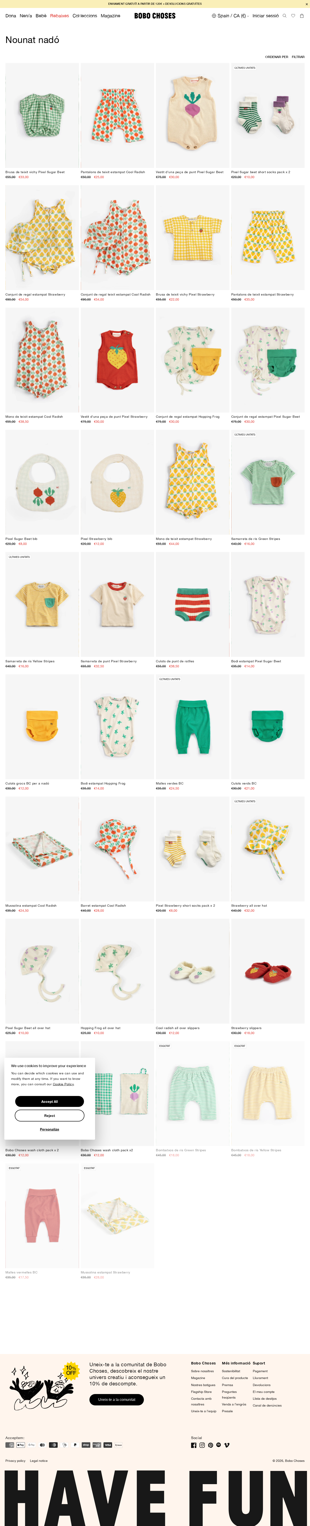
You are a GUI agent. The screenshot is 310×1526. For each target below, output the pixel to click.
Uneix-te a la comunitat (116, 1400)
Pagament (260, 1371)
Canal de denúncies (267, 1405)
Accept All (49, 1101)
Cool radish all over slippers (177, 1028)
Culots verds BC (244, 783)
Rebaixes (59, 15)
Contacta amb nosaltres (201, 1401)
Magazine (110, 15)
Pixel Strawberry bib (96, 539)
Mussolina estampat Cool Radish (31, 905)
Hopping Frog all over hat (101, 1028)
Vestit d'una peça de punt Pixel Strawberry (114, 416)
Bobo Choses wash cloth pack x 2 (32, 1150)
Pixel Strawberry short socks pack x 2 (185, 905)
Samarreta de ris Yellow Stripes (30, 661)
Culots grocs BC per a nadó (27, 783)
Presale (227, 1411)
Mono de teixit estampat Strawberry (184, 539)
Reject (49, 1115)
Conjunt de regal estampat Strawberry (35, 294)
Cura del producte (235, 1378)
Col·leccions (85, 15)
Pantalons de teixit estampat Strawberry (262, 294)
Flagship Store (201, 1392)
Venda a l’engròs (234, 1404)
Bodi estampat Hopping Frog (103, 783)
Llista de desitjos (265, 1398)
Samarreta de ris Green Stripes (255, 539)
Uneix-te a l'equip (203, 1411)
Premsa (227, 1385)
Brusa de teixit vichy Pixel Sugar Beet (35, 172)
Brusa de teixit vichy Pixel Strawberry (185, 294)
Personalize (49, 1129)
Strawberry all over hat (249, 905)
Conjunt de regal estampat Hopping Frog (188, 416)
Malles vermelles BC (21, 1272)
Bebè (41, 15)
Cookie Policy (63, 1084)
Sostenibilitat (231, 1371)
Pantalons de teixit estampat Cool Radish (113, 172)
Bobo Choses (295, 1461)
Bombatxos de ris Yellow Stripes (256, 1150)
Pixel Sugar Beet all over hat (27, 1028)
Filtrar (298, 57)
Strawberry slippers (246, 1028)
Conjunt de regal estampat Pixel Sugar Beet (265, 416)
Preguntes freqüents (229, 1394)
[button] (284, 16)
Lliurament (260, 1378)
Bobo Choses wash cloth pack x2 (107, 1150)
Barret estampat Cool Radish (103, 905)
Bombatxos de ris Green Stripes (181, 1150)
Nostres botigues (203, 1385)
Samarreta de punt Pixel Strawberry (109, 661)
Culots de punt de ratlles (175, 661)
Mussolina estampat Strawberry (105, 1272)
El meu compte (264, 1392)
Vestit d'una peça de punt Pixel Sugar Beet (189, 172)
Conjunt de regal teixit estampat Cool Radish (116, 294)
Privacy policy (15, 1461)
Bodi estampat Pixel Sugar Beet (256, 661)
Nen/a (26, 15)
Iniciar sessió (266, 15)
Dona (10, 15)
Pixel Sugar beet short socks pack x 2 (260, 172)
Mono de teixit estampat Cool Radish (34, 416)
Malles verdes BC (170, 783)
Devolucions (262, 1385)
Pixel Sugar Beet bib (21, 539)
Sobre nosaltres (202, 1371)
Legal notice (39, 1461)
